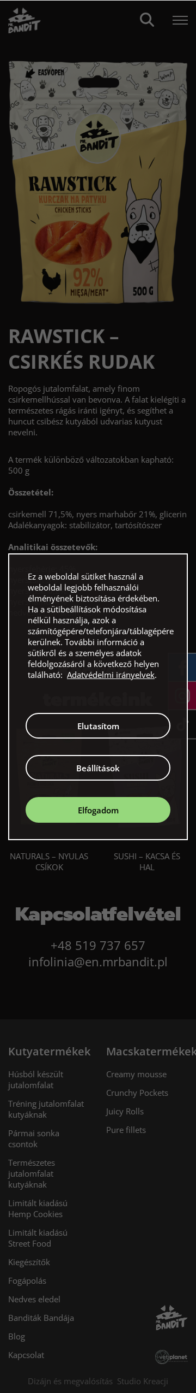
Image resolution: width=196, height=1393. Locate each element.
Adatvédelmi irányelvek (111, 674)
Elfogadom (98, 810)
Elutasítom (98, 726)
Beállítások (98, 768)
